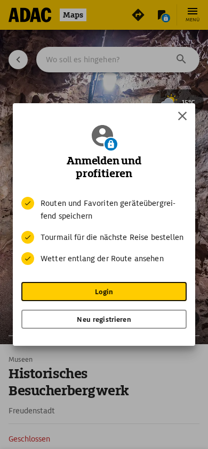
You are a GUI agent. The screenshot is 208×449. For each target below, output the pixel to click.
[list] (104, 231)
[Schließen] (182, 116)
